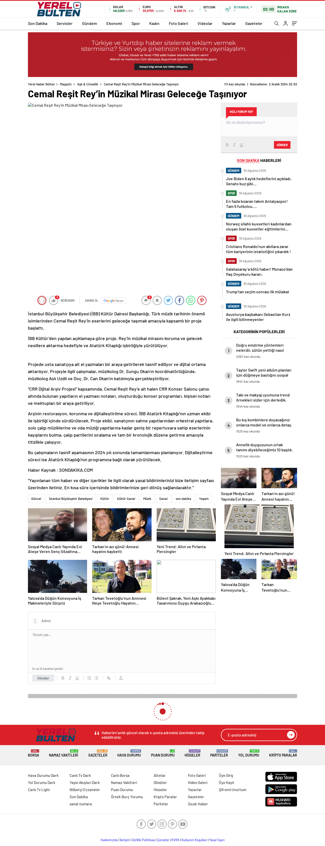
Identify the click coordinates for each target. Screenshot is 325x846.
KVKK (175, 840)
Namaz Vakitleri (63, 753)
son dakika (183, 499)
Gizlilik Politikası (143, 840)
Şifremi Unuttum (232, 789)
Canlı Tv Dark (80, 775)
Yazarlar (229, 23)
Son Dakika (37, 23)
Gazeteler (254, 23)
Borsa (33, 753)
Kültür (104, 499)
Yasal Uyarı (217, 840)
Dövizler (160, 782)
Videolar (205, 23)
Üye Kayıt (226, 782)
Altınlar (160, 775)
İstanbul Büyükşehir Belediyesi (70, 499)
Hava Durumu (129, 753)
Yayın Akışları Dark (85, 782)
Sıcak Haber (198, 804)
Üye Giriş (226, 775)
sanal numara (81, 804)
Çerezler (163, 840)
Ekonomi (114, 23)
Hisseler (192, 753)
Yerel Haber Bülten (41, 84)
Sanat (163, 499)
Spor (136, 23)
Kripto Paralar (283, 753)
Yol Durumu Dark (41, 782)
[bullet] (96, 678)
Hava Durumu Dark (43, 775)
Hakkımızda (109, 840)
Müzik (147, 499)
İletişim (125, 840)
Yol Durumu (248, 753)
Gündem (89, 23)
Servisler (65, 23)
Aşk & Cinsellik (87, 84)
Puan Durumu (163, 753)
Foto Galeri (178, 23)
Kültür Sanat (126, 499)
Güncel (36, 499)
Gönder (43, 678)
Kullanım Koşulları (194, 840)
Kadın (154, 23)
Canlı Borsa (120, 775)
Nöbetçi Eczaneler (85, 789)
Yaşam (204, 499)
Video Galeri (197, 782)
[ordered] (89, 678)
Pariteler (219, 753)
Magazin (66, 84)
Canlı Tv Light (39, 789)
